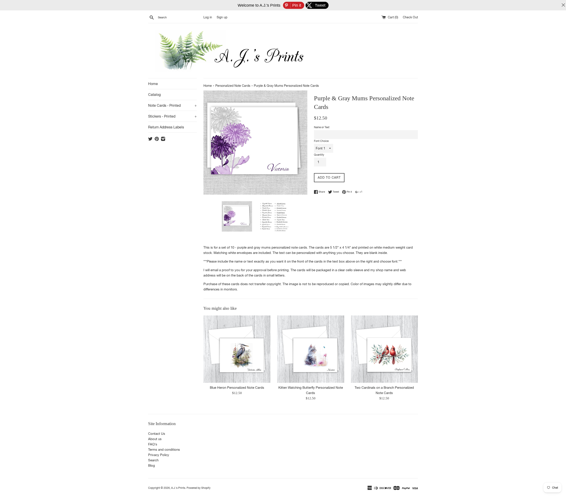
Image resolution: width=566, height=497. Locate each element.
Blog (151, 465)
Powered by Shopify (198, 487)
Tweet (335, 191)
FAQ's (152, 444)
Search (153, 460)
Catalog (154, 95)
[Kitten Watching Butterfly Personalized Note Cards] (310, 349)
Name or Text (321, 127)
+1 (360, 191)
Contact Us (156, 433)
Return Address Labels (166, 127)
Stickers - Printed (172, 116)
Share (321, 191)
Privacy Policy (158, 455)
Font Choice (321, 141)
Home (153, 84)
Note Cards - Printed (172, 105)
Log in (207, 17)
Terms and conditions (164, 449)
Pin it (349, 191)
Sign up (222, 17)
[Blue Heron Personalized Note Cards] (236, 349)
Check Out (410, 17)
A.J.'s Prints (178, 487)
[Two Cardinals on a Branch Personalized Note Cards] (384, 349)
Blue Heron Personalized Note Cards (237, 387)
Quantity (319, 154)
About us (155, 439)
